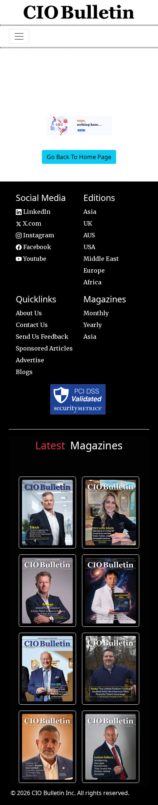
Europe (94, 270)
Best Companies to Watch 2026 (47, 669)
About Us (29, 313)
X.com (31, 223)
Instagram (38, 235)
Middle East (101, 258)
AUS (89, 235)
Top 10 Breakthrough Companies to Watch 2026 (47, 512)
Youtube (34, 258)
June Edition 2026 (110, 668)
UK (87, 223)
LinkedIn (36, 211)
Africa (92, 282)
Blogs (24, 371)
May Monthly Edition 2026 (47, 746)
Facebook (36, 247)
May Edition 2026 (110, 746)
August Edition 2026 (110, 512)
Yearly (92, 324)
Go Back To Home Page (79, 157)
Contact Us (32, 324)
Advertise (30, 360)
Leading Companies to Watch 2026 (47, 591)
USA (89, 247)
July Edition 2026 (110, 590)
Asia (89, 211)
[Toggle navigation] (19, 36)
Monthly (96, 313)
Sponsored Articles (44, 348)
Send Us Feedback (42, 336)
